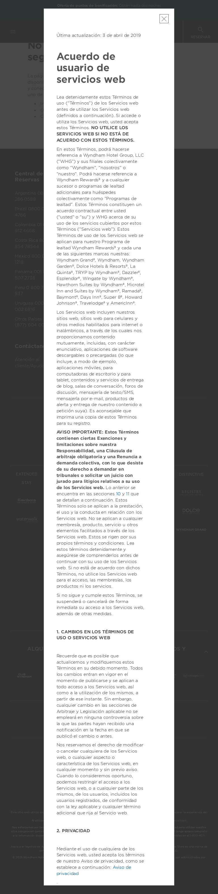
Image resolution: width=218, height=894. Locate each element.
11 (127, 493)
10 (118, 493)
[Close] (164, 18)
